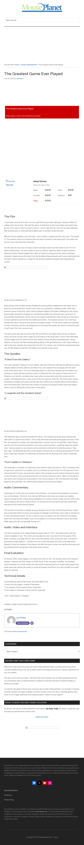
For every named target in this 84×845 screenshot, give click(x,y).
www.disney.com (42, 811)
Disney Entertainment (19, 631)
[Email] (32, 623)
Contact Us (8, 795)
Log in (56, 837)
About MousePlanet (11, 790)
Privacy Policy (9, 800)
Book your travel (42, 717)
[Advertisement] (42, 43)
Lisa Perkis (21, 617)
